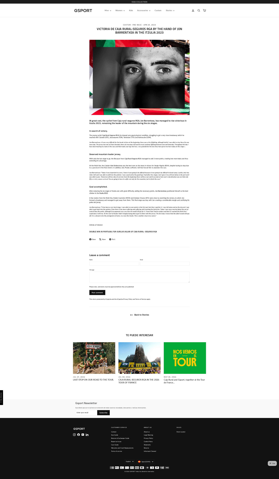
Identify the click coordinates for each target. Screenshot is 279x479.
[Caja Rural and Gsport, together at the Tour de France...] (185, 358)
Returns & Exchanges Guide (120, 438)
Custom (158, 10)
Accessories (143, 10)
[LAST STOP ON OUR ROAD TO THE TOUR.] (94, 358)
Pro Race (137, 25)
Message (91, 270)
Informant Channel (150, 451)
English (128, 461)
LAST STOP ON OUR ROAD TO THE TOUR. (93, 379)
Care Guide (115, 445)
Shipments (147, 445)
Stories (169, 10)
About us (147, 432)
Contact (113, 432)
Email (141, 259)
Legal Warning (148, 435)
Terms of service (116, 451)
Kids (131, 10)
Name (91, 259)
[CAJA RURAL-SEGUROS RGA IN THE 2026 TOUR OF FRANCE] (139, 358)
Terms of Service (140, 299)
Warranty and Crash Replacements (122, 448)
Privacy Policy (127, 299)
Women (119, 10)
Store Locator (181, 432)
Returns (146, 448)
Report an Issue (116, 441)
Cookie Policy (148, 441)
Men (107, 10)
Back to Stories (141, 314)
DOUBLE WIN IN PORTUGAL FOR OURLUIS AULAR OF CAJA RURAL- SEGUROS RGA (123, 231)
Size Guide (114, 435)
